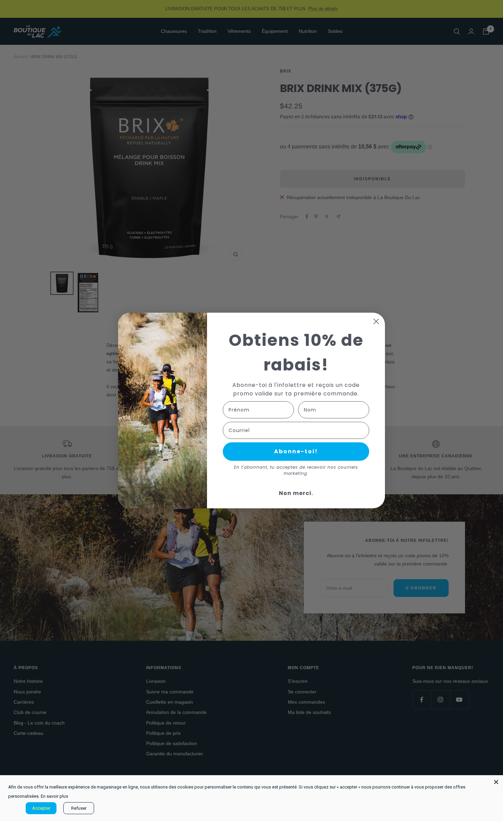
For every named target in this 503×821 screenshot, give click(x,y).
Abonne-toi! (296, 451)
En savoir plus (54, 796)
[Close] (496, 782)
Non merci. (296, 493)
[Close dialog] (376, 321)
